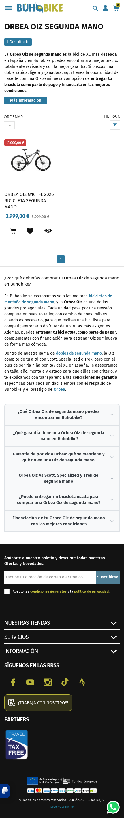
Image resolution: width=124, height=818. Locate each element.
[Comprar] (13, 231)
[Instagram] (48, 682)
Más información (25, 100)
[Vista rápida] (48, 231)
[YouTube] (30, 682)
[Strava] (82, 682)
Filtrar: (112, 116)
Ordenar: (14, 116)
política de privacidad (91, 591)
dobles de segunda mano (79, 353)
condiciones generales (48, 591)
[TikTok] (65, 682)
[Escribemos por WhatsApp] (111, 805)
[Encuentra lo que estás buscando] (95, 9)
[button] (5, 791)
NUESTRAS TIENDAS (27, 622)
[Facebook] (13, 682)
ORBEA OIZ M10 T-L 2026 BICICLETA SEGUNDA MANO (29, 200)
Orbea (59, 389)
